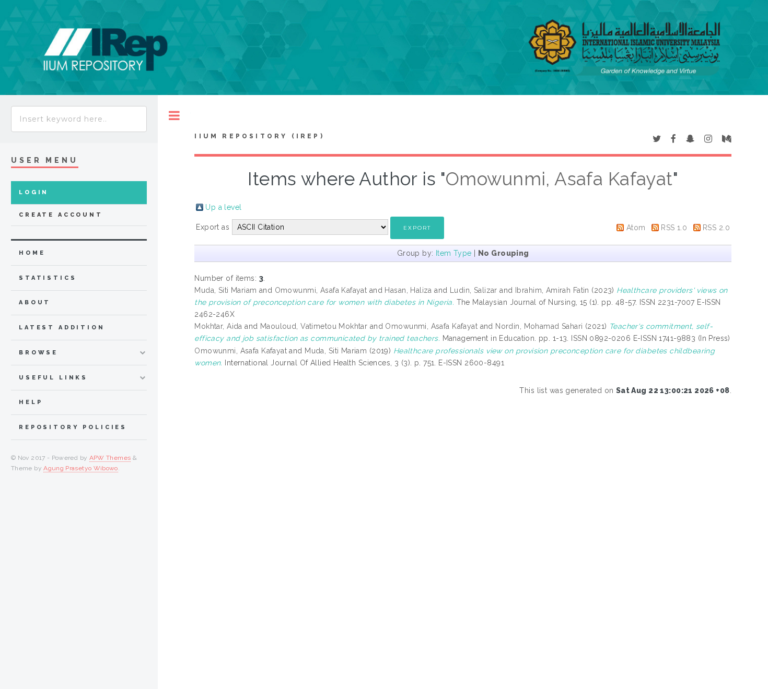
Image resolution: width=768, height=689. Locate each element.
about (35, 302)
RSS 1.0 (674, 227)
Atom (636, 227)
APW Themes (110, 457)
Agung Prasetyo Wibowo (80, 468)
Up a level (223, 207)
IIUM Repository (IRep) (259, 136)
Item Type (454, 253)
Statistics (48, 278)
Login (34, 192)
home (32, 253)
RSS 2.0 (716, 227)
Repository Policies (73, 427)
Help (30, 402)
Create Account (61, 214)
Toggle (174, 115)
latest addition (62, 327)
